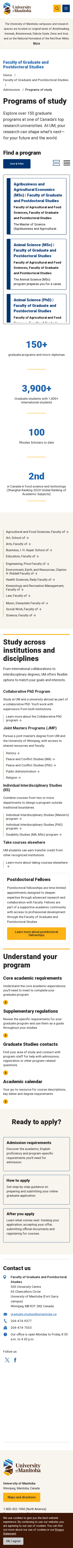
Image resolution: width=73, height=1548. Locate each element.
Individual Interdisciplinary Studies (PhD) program (34, 826)
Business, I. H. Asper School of (27, 550)
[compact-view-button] (66, 163)
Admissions (11, 90)
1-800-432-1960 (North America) (24, 1509)
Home (7, 75)
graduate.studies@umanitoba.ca (34, 1314)
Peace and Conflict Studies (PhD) (29, 765)
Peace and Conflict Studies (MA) (28, 759)
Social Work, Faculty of (22, 609)
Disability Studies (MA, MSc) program (32, 834)
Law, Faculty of (16, 595)
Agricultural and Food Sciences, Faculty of (35, 532)
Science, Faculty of (19, 615)
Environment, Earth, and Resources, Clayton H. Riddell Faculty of (36, 571)
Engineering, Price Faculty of (26, 564)
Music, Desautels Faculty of (25, 603)
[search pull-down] (57, 8)
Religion (11, 777)
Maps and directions (22, 1497)
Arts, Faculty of (16, 544)
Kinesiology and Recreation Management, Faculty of (35, 587)
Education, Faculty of (20, 556)
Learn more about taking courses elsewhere (37, 862)
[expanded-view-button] (55, 163)
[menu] (66, 8)
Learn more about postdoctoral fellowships (36, 933)
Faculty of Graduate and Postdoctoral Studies (26, 64)
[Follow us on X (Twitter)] (7, 1360)
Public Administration (21, 771)
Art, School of (15, 538)
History (11, 753)
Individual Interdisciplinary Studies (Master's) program (37, 817)
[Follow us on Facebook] (15, 1360)
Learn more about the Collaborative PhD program (34, 718)
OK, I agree (13, 1541)
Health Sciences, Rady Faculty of (28, 579)
